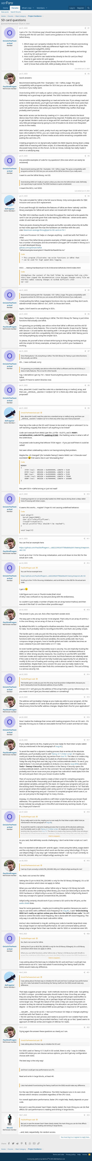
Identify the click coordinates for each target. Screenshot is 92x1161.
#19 (88, 861)
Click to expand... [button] (54, 836)
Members (41, 8)
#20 (88, 934)
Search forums (16, 12)
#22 (88, 1027)
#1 (88, 28)
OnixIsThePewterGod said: (30, 413)
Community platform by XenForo (46, 1159)
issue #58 (74, 764)
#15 (88, 697)
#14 (88, 674)
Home (5, 8)
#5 (88, 290)
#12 (88, 563)
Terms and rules (58, 1154)
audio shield (24, 903)
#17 (88, 740)
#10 (88, 494)
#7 (88, 351)
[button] (33, 8)
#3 (88, 156)
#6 (88, 314)
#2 (88, 74)
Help (79, 1154)
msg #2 (58, 746)
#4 (88, 196)
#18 (88, 812)
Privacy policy (71, 1154)
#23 (88, 1115)
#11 (88, 539)
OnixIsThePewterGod (10, 24)
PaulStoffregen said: (28, 568)
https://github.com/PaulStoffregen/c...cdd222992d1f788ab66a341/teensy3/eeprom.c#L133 (53, 576)
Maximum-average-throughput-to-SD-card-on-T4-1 (45, 230)
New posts (5, 12)
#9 (88, 408)
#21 (88, 972)
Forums (15, 8)
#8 (88, 385)
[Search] (88, 8)
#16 (88, 717)
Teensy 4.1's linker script (62, 754)
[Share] (85, 28)
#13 (88, 610)
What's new (26, 8)
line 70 (63, 756)
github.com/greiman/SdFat (30, 247)
